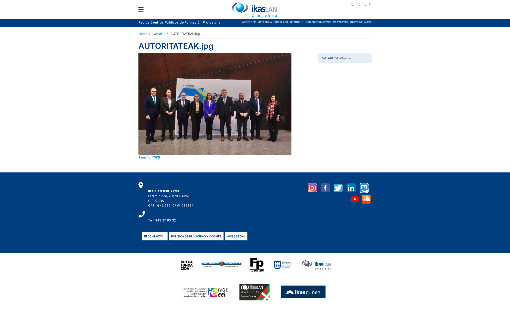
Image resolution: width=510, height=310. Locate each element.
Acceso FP (250, 22)
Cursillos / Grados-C (288, 22)
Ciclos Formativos (318, 22)
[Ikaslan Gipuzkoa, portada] (255, 10)
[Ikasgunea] (303, 292)
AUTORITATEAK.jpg (336, 58)
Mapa (368, 22)
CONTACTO (155, 236)
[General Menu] (142, 10)
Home (142, 34)
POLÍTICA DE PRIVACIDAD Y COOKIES (196, 236)
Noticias (159, 34)
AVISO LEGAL (236, 236)
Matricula (266, 22)
